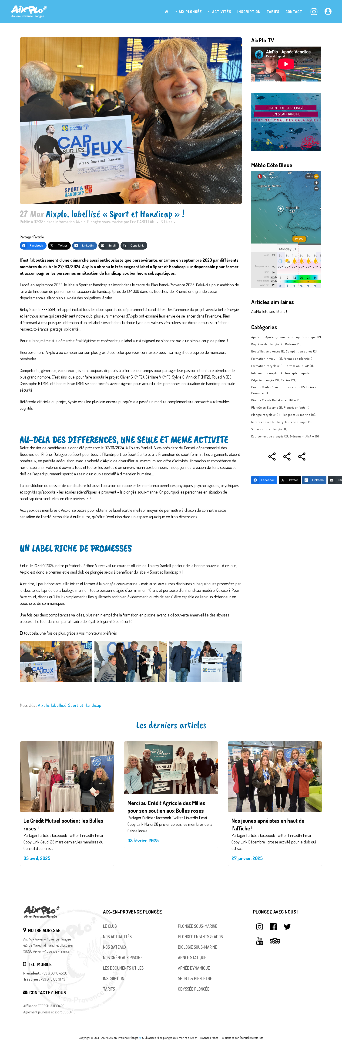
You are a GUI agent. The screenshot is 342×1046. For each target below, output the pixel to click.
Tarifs (109, 989)
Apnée (257, 337)
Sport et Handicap (84, 705)
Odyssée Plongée (193, 989)
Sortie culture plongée (268, 429)
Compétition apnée (301, 351)
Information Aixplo (70, 221)
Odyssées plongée (265, 380)
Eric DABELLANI (142, 221)
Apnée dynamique (280, 337)
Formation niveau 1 (266, 358)
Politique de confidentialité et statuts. (242, 1037)
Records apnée (263, 422)
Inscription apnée (299, 373)
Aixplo (43, 705)
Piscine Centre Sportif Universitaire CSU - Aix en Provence (285, 390)
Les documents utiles (123, 968)
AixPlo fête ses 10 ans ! (269, 311)
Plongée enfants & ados (200, 936)
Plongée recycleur (265, 414)
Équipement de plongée (269, 436)
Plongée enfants (297, 407)
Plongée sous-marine (105, 221)
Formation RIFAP (299, 366)
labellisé (59, 705)
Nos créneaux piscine (123, 957)
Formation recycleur (267, 366)
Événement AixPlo (304, 436)
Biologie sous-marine (197, 947)
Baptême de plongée (267, 344)
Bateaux (293, 344)
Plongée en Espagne (266, 407)
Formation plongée (299, 358)
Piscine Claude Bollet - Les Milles (276, 400)
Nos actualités (117, 936)
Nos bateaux (114, 947)
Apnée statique (308, 337)
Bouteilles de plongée (267, 351)
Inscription (113, 978)
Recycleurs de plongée (294, 422)
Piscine (288, 380)
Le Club (110, 926)
